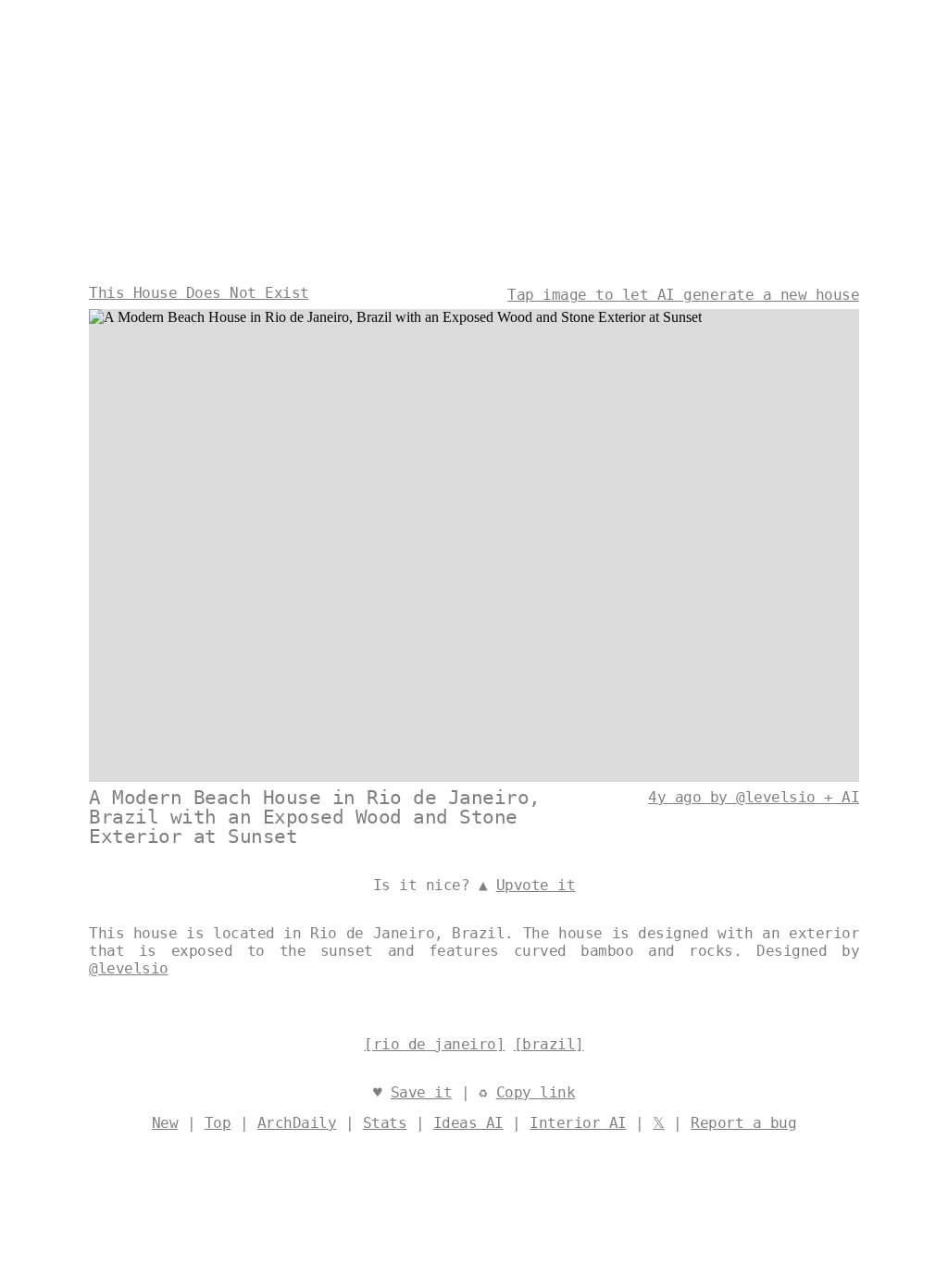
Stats (385, 1123)
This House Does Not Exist (199, 293)
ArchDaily (297, 1123)
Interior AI (578, 1123)
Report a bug (743, 1123)
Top (218, 1123)
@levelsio (128, 968)
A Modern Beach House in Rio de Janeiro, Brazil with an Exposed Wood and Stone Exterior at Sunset (315, 817)
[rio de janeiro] (434, 1044)
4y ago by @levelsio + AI (753, 797)
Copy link (536, 1092)
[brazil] (549, 1044)
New (165, 1123)
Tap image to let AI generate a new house (683, 295)
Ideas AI (468, 1123)
